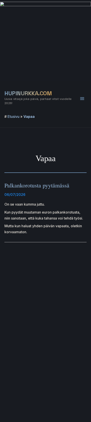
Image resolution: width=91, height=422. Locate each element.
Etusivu (13, 116)
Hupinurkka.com (28, 93)
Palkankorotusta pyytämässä (36, 185)
